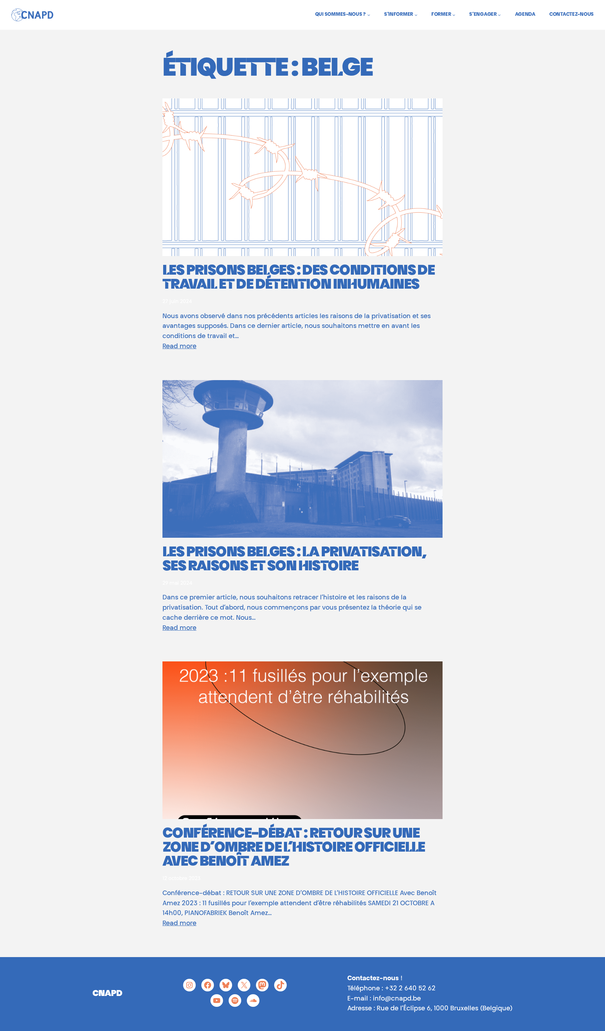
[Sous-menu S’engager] (499, 14)
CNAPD (107, 994)
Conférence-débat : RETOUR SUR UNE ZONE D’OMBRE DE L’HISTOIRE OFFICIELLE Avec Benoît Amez (293, 848)
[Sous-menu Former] (453, 14)
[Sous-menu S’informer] (416, 14)
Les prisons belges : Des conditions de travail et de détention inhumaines (298, 278)
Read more (179, 347)
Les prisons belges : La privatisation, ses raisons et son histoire (294, 560)
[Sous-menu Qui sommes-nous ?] (368, 14)
